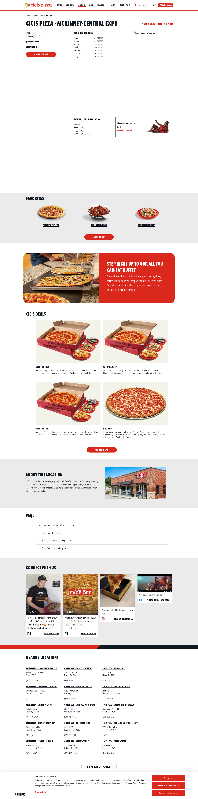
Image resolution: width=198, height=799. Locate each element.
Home (28, 16)
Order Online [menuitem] (167, 5)
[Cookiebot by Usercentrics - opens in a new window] (19, 794)
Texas (41, 16)
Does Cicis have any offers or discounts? (59, 525)
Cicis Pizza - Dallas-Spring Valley (118, 704)
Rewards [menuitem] (100, 5)
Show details (40, 792)
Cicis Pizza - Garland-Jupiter (78, 686)
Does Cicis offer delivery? (52, 533)
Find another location (99, 766)
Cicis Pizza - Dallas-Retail (114, 741)
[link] (38, 5)
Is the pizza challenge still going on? (57, 540)
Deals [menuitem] (91, 5)
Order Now (99, 237)
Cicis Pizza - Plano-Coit (113, 668)
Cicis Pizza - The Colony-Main (116, 686)
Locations (35, 16)
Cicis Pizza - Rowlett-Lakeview (40, 723)
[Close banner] (190, 775)
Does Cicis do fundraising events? (56, 548)
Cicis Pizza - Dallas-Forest (76, 741)
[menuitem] (145, 5)
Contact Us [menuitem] (111, 5)
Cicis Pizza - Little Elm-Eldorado (41, 686)
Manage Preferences (167, 785)
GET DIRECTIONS (123, 130)
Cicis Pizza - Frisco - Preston (78, 668)
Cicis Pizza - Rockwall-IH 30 (77, 723)
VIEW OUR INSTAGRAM (123, 619)
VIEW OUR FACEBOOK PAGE (158, 600)
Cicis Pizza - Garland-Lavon (39, 704)
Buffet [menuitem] (60, 5)
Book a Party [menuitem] (125, 5)
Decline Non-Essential (168, 793)
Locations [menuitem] (82, 5)
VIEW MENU (31, 47)
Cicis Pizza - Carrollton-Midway (79, 704)
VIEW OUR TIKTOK (51, 633)
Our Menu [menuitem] (70, 5)
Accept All (168, 778)
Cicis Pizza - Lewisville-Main (39, 741)
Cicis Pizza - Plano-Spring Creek (41, 668)
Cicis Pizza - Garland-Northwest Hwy (120, 723)
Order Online (41, 54)
